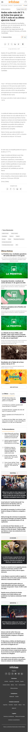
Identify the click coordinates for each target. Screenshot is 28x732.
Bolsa (9, 239)
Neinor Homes (14, 233)
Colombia (17, 681)
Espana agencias (5, 9)
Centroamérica (22, 684)
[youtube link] (15, 674)
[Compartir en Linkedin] (15, 44)
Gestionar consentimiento (14, 719)
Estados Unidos (6, 684)
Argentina (11, 681)
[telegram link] (19, 674)
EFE (17, 244)
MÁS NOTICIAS (14, 387)
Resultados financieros (19, 239)
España (22, 681)
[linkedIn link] (22, 674)
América (6, 681)
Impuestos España (16, 5)
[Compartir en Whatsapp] (5, 44)
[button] (2, 2)
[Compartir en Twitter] (11, 44)
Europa (3, 239)
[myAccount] (25, 2)
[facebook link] (6, 674)
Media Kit (14, 708)
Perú (16, 684)
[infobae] (14, 2)
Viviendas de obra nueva (7, 244)
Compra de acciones (6, 242)
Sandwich (9, 5)
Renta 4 (11, 236)
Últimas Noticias (14, 688)
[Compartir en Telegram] (18, 44)
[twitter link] (9, 674)
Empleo (17, 696)
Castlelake (4, 236)
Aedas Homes (5, 233)
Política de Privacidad (20, 716)
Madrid (17, 236)
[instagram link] (12, 674)
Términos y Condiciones (8, 716)
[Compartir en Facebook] (8, 44)
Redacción (11, 696)
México (12, 684)
